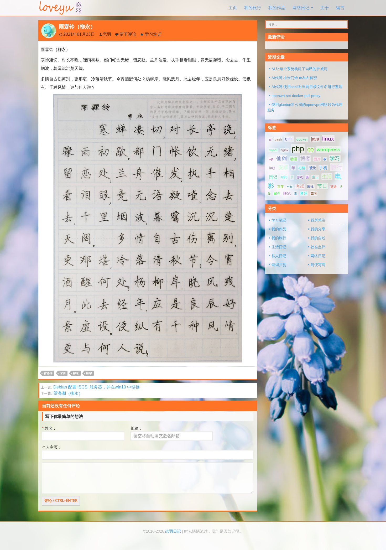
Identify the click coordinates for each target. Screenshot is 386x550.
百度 (280, 186)
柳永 (76, 373)
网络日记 (301, 8)
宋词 (63, 373)
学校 (272, 168)
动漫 (293, 159)
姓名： (49, 428)
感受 (312, 168)
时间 (283, 177)
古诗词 (48, 373)
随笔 (287, 193)
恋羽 (107, 34)
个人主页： (52, 447)
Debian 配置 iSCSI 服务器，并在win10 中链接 (90, 387)
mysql (273, 150)
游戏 (300, 177)
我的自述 (318, 238)
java (315, 139)
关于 (324, 8)
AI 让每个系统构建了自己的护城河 (299, 69)
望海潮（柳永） (62, 393)
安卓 (283, 167)
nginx (284, 150)
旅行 (337, 167)
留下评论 (127, 34)
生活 (327, 176)
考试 (300, 186)
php (297, 148)
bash (278, 139)
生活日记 (279, 247)
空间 (290, 186)
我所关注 (318, 220)
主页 (232, 8)
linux (328, 139)
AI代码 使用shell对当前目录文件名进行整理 (307, 87)
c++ (289, 139)
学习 (335, 158)
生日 (315, 177)
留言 (340, 8)
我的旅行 (252, 8)
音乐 (303, 193)
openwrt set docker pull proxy (296, 96)
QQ (310, 149)
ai (270, 139)
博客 (305, 158)
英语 (333, 186)
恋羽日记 (173, 531)
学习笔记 (153, 34)
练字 (89, 373)
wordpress (328, 149)
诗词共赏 (279, 265)
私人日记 (279, 256)
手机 (323, 167)
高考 (314, 193)
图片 (317, 159)
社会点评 (318, 247)
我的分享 (318, 229)
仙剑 (281, 158)
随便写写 (318, 265)
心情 (302, 168)
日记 (273, 177)
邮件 (277, 193)
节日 (322, 186)
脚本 (310, 187)
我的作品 (276, 8)
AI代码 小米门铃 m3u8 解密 (294, 78)
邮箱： (136, 428)
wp (271, 159)
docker (302, 139)
